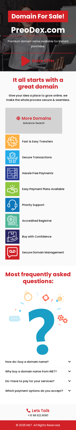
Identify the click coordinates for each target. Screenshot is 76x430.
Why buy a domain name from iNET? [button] (31, 371)
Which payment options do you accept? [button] (34, 391)
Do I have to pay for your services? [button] (29, 381)
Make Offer (43, 61)
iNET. (29, 425)
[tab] (38, 361)
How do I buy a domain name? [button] (27, 362)
